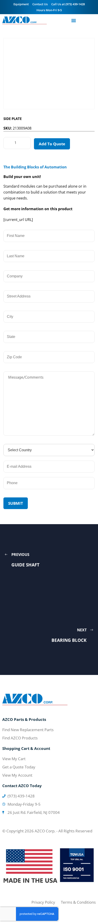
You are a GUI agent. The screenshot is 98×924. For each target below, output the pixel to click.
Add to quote (52, 143)
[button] (73, 20)
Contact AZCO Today (22, 785)
